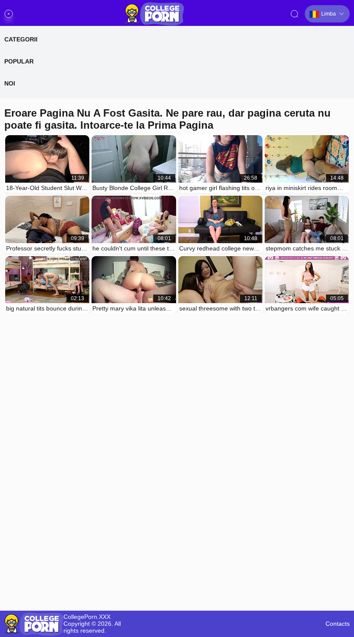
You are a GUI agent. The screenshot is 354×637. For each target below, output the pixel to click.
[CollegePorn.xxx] (154, 13)
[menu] (8, 14)
